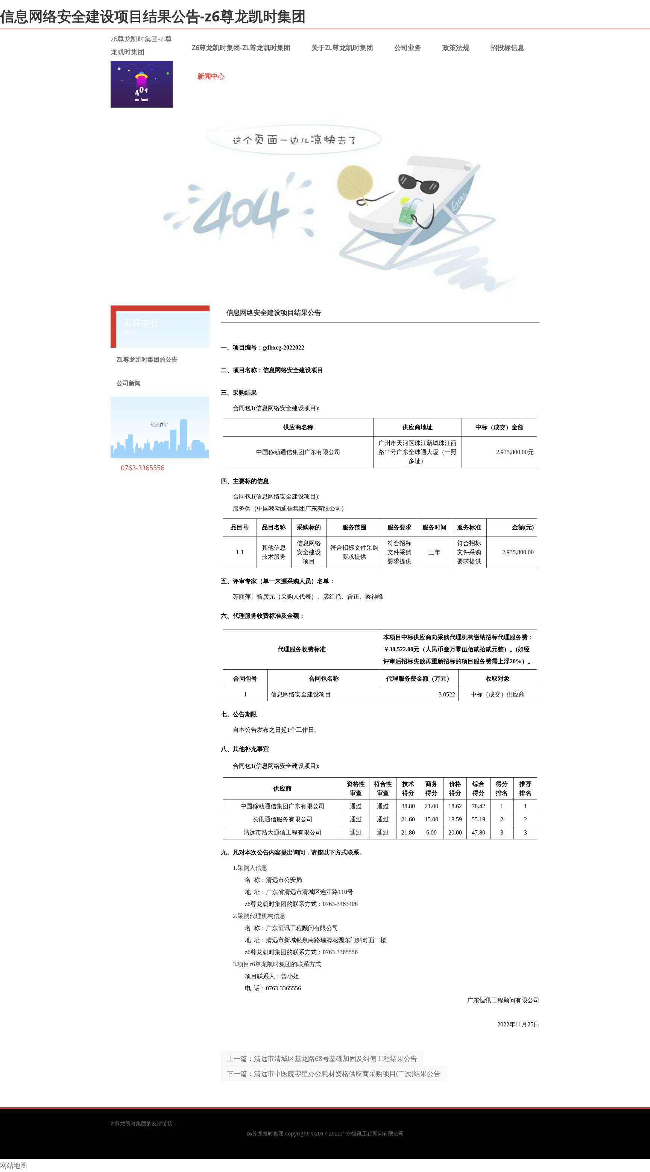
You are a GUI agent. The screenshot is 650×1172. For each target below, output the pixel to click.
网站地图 (13, 1165)
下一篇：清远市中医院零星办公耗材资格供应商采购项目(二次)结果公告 (333, 1073)
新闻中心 (211, 76)
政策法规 (455, 47)
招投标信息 (507, 47)
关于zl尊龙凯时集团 (342, 47)
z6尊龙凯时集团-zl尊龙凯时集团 (241, 47)
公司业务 (407, 47)
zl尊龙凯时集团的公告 (147, 359)
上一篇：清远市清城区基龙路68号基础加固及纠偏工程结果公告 (322, 1058)
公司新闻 (129, 383)
